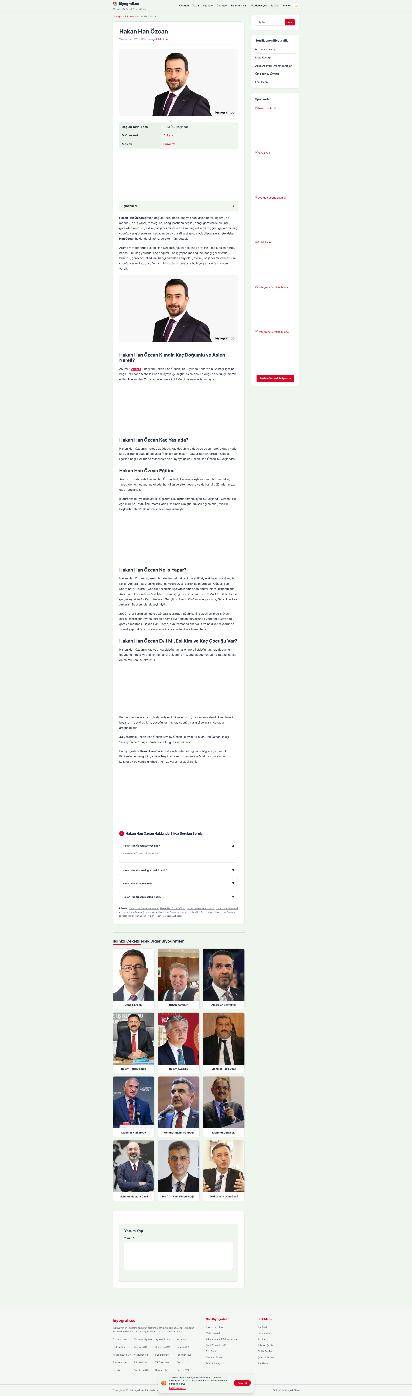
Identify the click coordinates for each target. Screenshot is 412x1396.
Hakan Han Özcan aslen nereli (144, 908)
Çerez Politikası (266, 1357)
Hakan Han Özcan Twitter (141, 916)
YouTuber (141, 1354)
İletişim (286, 5)
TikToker (162, 1362)
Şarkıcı (274, 5)
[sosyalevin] (275, 171)
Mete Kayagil (263, 57)
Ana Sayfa (263, 1327)
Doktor (182, 1362)
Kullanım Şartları (266, 1345)
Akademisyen (258, 5)
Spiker (161, 1370)
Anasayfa (117, 16)
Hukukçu (162, 1354)
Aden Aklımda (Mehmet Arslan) (274, 65)
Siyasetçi (207, 5)
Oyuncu (184, 5)
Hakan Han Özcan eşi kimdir (201, 908)
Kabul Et (242, 1383)
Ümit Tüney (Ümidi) (267, 73)
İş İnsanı (141, 1347)
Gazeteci (222, 5)
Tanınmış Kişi (239, 5)
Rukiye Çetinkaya (265, 49)
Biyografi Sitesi (292, 1390)
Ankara (168, 135)
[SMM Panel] (275, 260)
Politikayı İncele (177, 1388)
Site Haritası (264, 1363)
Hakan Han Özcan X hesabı (168, 916)
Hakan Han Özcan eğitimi (172, 908)
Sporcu (183, 1370)
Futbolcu (120, 1362)
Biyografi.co (129, 4)
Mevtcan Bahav (214, 1357)
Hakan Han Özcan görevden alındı (140, 912)
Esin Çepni (261, 82)
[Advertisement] (178, 175)
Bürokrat (129, 16)
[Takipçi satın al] (275, 126)
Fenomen (184, 1354)
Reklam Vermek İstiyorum (275, 378)
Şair (117, 1370)
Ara (290, 22)
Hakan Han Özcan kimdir (201, 912)
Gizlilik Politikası (266, 1351)
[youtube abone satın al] (275, 215)
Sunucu (183, 1347)
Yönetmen (141, 1370)
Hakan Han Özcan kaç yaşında (173, 912)
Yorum (129, 1238)
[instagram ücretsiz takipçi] (275, 305)
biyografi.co (124, 1320)
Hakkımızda (264, 1333)
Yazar (195, 5)
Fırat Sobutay (213, 1363)
